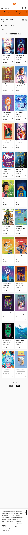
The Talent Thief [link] (7, 283)
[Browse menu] (25, 8)
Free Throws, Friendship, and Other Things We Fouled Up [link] (7, 112)
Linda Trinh (6, 257)
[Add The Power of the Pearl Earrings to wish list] (13, 262)
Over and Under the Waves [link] (20, 340)
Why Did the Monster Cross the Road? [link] (7, 226)
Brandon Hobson (20, 285)
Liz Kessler (19, 114)
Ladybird (5, 171)
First (11, 385)
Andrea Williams (7, 142)
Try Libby (6, 12)
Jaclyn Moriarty (7, 342)
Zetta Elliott (19, 142)
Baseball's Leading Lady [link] (7, 141)
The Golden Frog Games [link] (20, 312)
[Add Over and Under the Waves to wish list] (26, 347)
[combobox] (10, 8)
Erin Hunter (19, 171)
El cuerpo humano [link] (7, 169)
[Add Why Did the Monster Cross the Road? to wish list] (13, 233)
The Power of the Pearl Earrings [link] (7, 255)
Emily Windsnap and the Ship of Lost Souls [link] (20, 112)
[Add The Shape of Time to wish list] (26, 62)
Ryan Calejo (19, 57)
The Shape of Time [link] (20, 55)
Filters (3, 30)
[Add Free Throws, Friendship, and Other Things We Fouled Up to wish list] (13, 119)
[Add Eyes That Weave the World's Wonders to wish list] (13, 205)
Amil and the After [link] (20, 198)
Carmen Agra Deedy (21, 228)
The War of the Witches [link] (20, 141)
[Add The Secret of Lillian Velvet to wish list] (13, 347)
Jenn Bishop (6, 114)
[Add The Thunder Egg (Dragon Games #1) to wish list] (13, 319)
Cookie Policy (5, 530)
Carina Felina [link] (19, 226)
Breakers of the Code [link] (20, 169)
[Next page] (19, 382)
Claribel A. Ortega (20, 314)
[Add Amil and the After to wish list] (26, 205)
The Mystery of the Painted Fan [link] (20, 255)
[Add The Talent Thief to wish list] (13, 290)
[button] (23, 20)
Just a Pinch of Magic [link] (7, 55)
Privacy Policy (19, 513)
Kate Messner (20, 342)
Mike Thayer (6, 285)
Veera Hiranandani (21, 200)
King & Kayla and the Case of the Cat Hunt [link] (20, 369)
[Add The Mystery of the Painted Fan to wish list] (26, 262)
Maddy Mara (6, 314)
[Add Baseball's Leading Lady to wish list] (13, 148)
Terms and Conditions (7, 513)
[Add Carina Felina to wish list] (26, 233)
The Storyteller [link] (19, 283)
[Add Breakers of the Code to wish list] (26, 176)
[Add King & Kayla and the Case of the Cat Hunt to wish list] (26, 376)
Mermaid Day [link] (6, 369)
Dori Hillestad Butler (21, 371)
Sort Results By (5, 25)
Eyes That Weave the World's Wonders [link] (7, 198)
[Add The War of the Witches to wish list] (26, 148)
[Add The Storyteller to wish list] (26, 290)
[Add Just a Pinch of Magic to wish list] (13, 62)
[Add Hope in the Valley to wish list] (26, 91)
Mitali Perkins (20, 85)
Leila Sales (6, 85)
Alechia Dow (6, 57)
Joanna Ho (6, 200)
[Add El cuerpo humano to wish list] (13, 176)
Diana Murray (6, 371)
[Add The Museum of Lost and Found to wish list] (13, 91)
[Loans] (22, 8)
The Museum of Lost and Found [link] (7, 84)
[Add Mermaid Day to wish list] (13, 376)
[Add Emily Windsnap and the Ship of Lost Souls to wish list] (26, 119)
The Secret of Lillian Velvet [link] (7, 340)
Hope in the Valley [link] (20, 84)
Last (18, 385)
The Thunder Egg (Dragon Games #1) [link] (7, 312)
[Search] (2, 8)
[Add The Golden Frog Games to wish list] (26, 319)
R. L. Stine (6, 228)
